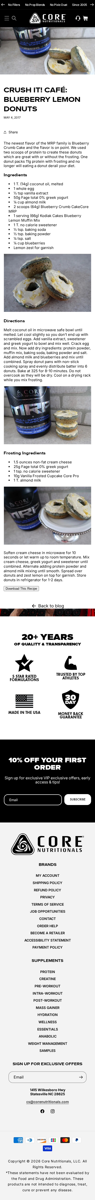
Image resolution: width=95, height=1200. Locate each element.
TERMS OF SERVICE (47, 904)
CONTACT (47, 919)
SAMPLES (47, 1050)
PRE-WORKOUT (47, 986)
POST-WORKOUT (47, 1000)
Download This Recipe (21, 588)
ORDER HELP (47, 926)
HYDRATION (48, 1015)
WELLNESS (47, 1022)
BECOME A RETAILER (47, 933)
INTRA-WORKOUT (48, 993)
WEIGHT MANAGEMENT (47, 1043)
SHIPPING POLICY (47, 883)
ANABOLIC (48, 1036)
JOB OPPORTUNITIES (47, 911)
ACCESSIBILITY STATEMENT (47, 940)
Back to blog (51, 605)
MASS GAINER (47, 1008)
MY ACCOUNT (47, 875)
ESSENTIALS (47, 1029)
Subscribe (78, 799)
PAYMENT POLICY (47, 947)
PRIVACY (47, 897)
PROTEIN (47, 972)
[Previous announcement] (3, 5)
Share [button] (13, 132)
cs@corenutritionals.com (47, 1102)
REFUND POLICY (47, 890)
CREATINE (47, 979)
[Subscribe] (81, 1077)
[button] (14, 18)
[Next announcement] (92, 5)
